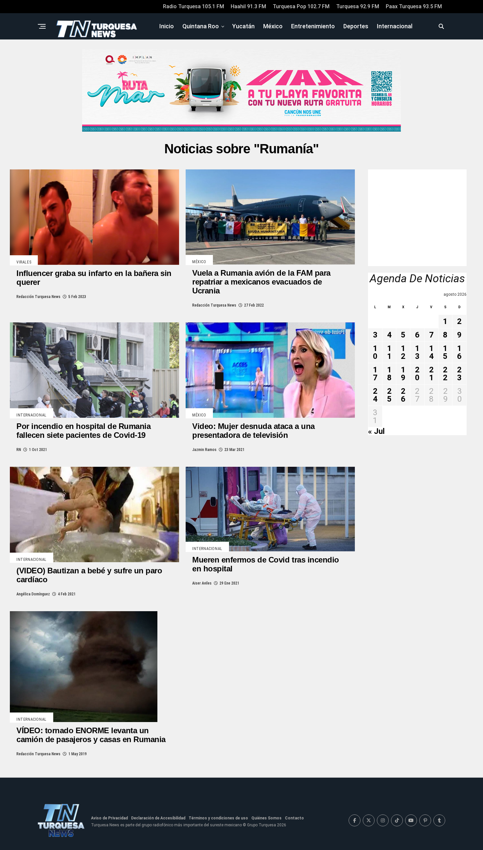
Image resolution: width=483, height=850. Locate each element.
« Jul (376, 431)
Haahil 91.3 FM (248, 6)
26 (403, 395)
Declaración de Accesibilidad (158, 818)
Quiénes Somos (266, 818)
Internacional (394, 26)
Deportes (355, 26)
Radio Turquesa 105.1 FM (193, 6)
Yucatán (243, 26)
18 (389, 373)
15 (445, 352)
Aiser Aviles (202, 583)
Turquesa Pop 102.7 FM (301, 6)
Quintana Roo (200, 26)
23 (459, 373)
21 (431, 373)
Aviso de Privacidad (109, 818)
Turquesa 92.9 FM (357, 6)
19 (403, 373)
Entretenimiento (313, 26)
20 (417, 373)
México (273, 26)
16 (459, 352)
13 (417, 352)
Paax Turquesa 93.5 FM (414, 6)
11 (389, 352)
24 (375, 395)
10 (375, 352)
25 (389, 395)
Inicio (166, 26)
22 (445, 373)
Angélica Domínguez (33, 594)
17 (375, 373)
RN (18, 449)
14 (431, 352)
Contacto (294, 818)
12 (403, 352)
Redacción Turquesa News (38, 296)
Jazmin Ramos (204, 449)
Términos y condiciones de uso (218, 818)
